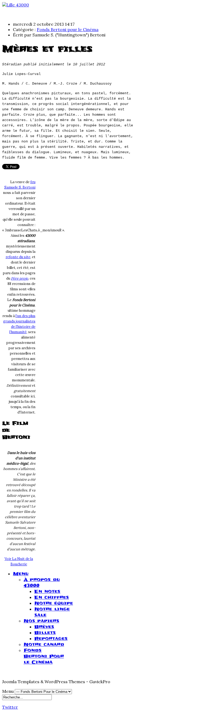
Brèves (44, 627)
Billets (45, 633)
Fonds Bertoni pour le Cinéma (67, 29)
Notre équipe (53, 603)
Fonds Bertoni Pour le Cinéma (44, 656)
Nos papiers (41, 621)
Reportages (51, 638)
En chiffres (51, 597)
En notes (47, 591)
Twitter (10, 707)
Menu (20, 574)
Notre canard (44, 644)
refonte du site (18, 257)
